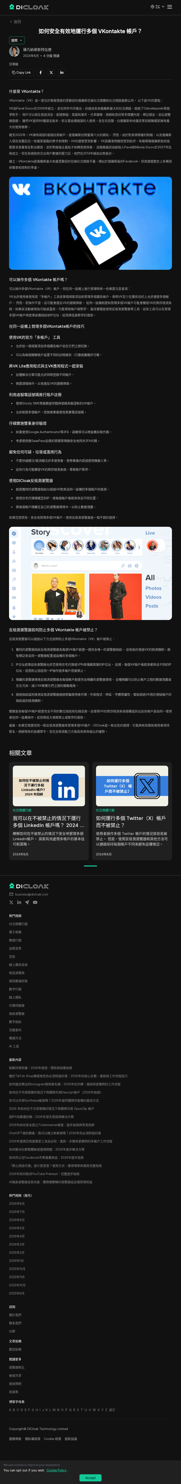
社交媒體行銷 (22, 810)
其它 (112, 1410)
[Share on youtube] (35, 902)
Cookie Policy (56, 1470)
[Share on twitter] (11, 902)
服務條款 (15, 1439)
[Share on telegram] (27, 902)
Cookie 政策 (52, 1439)
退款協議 (71, 1439)
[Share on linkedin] (19, 902)
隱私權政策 (32, 1439)
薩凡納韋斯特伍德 (37, 50)
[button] (158, 6)
